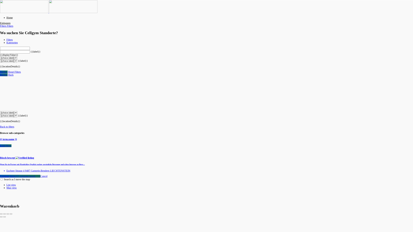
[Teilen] (4, 213)
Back (11, 74)
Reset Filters (14, 72)
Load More (5, 145)
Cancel (43, 176)
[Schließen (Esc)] (1, 213)
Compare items (20, 176)
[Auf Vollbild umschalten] (7, 213)
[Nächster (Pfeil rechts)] (4, 216)
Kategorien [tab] (12, 42)
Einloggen (5, 23)
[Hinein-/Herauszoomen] (11, 213)
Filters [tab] (9, 39)
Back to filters (7, 126)
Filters (3, 26)
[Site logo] (24, 12)
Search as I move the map (17, 179)
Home (9, 17)
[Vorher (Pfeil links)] (1, 216)
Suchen (4, 72)
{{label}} (35, 51)
